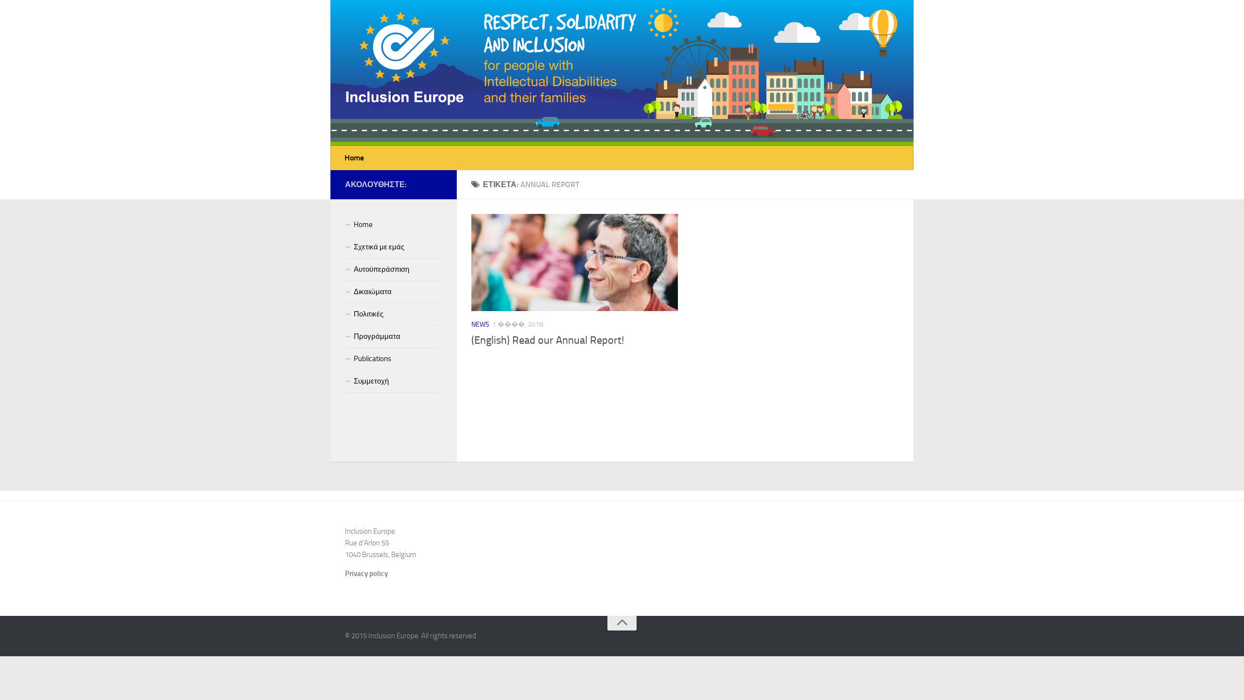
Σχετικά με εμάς (379, 247)
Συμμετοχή (371, 381)
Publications (372, 358)
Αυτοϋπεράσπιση (381, 269)
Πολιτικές (368, 314)
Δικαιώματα (373, 291)
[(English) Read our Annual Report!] (574, 262)
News (480, 324)
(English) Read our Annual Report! (547, 340)
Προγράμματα (377, 336)
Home (354, 157)
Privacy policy (366, 573)
